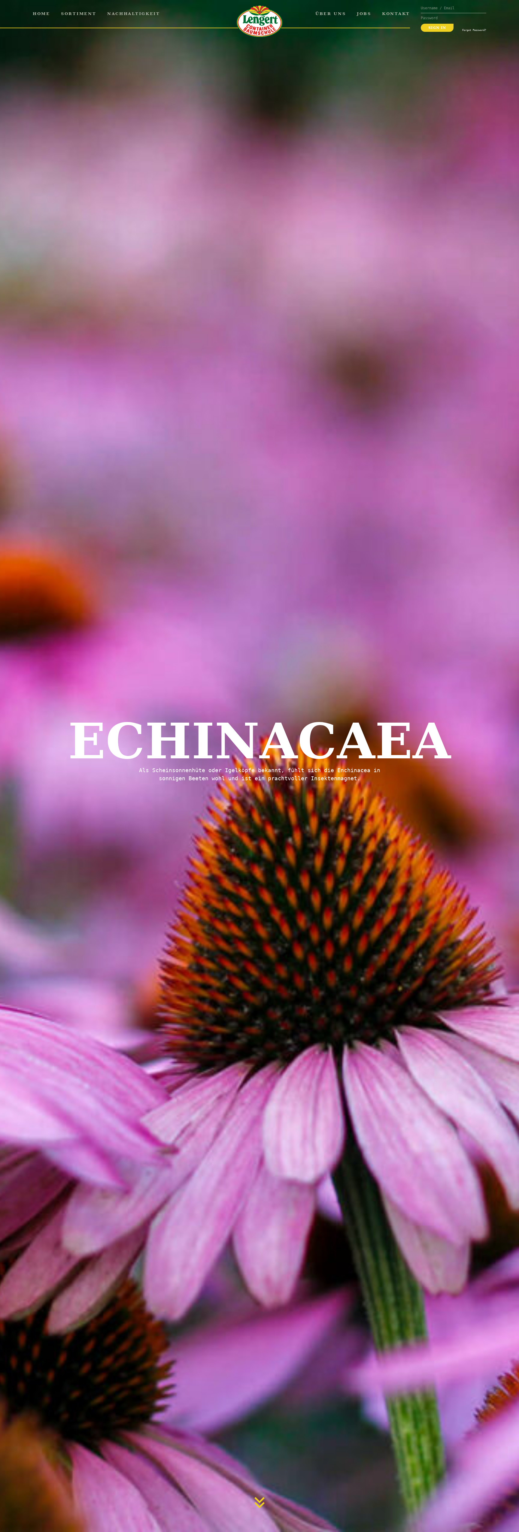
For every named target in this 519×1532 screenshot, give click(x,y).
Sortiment (78, 13)
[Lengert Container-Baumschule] (259, 21)
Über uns (330, 13)
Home (41, 13)
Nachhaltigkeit (133, 13)
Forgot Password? (474, 30)
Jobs (364, 13)
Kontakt (396, 13)
